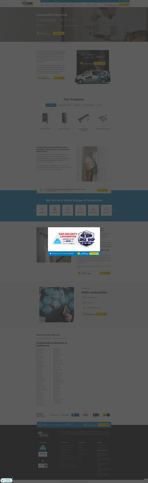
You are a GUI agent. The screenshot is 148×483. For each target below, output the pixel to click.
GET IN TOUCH (94, 253)
